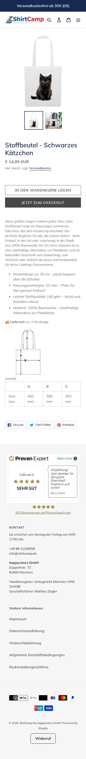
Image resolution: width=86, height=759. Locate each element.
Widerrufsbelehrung (25, 643)
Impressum (17, 619)
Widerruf (43, 738)
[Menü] (78, 20)
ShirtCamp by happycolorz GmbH (40, 723)
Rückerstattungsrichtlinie (28, 667)
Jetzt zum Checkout (43, 202)
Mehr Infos (64, 458)
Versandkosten (40, 168)
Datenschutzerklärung (26, 631)
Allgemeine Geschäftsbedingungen (37, 655)
